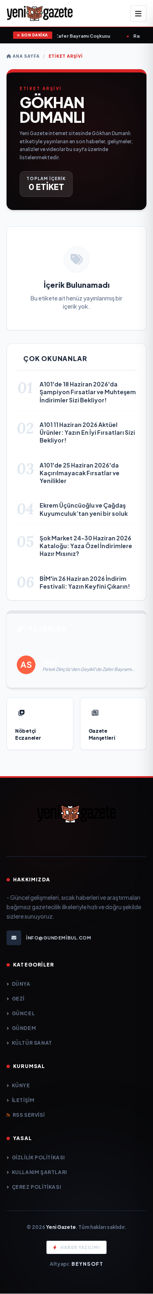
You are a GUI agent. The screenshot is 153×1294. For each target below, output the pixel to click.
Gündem (24, 1028)
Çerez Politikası (36, 1187)
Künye (21, 1085)
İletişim (23, 1100)
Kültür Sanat (32, 1043)
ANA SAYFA (25, 56)
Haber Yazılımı (80, 1247)
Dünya (21, 984)
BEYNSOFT (87, 1264)
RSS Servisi (28, 1115)
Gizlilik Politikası (38, 1157)
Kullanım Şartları (39, 1172)
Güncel (23, 1013)
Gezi (18, 999)
